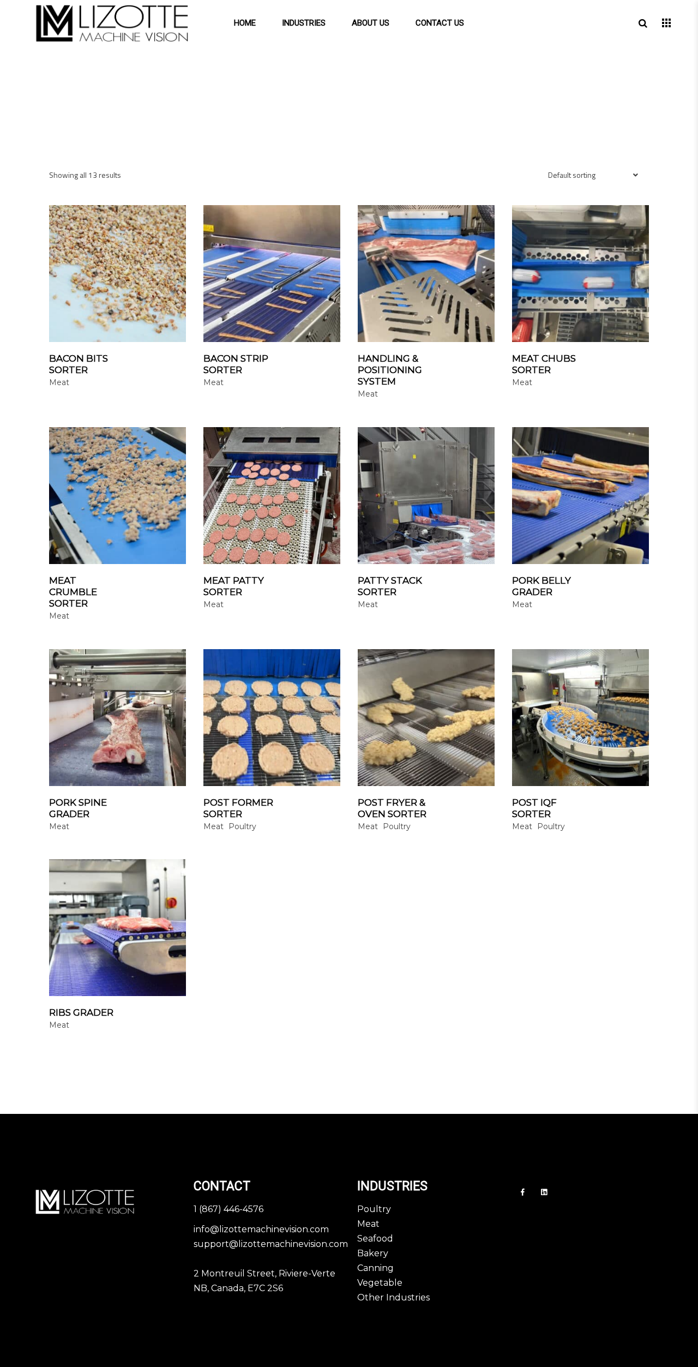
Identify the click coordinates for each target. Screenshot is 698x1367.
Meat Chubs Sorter (544, 364)
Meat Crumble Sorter (73, 592)
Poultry (374, 1209)
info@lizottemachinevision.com (261, 1229)
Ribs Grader (81, 1012)
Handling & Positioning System (390, 370)
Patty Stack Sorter (390, 586)
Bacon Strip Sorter (235, 364)
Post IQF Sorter (534, 808)
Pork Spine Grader (78, 808)
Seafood (375, 1238)
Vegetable (379, 1283)
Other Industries (393, 1297)
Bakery (372, 1253)
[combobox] (594, 182)
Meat (368, 1224)
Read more (159, 359)
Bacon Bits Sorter (78, 364)
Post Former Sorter (238, 808)
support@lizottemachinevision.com (271, 1244)
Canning (375, 1268)
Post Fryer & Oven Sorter (392, 808)
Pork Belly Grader (541, 586)
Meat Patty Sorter (233, 586)
